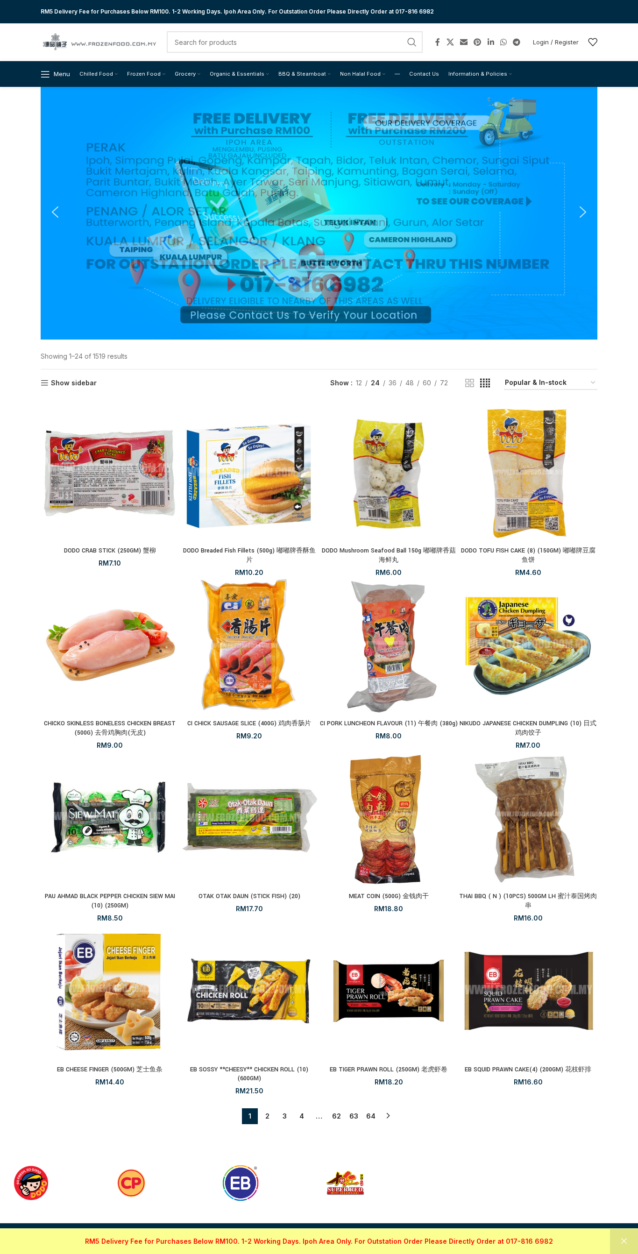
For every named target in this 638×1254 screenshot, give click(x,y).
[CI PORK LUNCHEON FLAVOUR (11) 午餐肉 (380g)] (388, 646)
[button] (55, 212)
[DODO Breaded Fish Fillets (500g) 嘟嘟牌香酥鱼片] (249, 473)
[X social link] (450, 42)
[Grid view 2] (469, 383)
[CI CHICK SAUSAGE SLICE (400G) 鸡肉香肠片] (249, 646)
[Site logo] (99, 41)
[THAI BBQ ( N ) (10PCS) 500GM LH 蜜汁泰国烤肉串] (528, 819)
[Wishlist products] (592, 42)
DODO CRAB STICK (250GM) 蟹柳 (110, 550)
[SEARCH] (412, 42)
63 (353, 1116)
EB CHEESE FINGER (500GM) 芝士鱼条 (110, 1069)
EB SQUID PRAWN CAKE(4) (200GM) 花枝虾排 (528, 1069)
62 (336, 1116)
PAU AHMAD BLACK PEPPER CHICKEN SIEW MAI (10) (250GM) (110, 901)
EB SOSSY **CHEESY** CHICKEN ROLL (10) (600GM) (249, 1074)
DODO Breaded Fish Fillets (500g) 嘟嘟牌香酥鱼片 (249, 555)
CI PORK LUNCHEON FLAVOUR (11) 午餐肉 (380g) (389, 723)
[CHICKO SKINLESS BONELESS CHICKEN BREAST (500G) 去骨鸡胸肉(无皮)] (110, 646)
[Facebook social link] (437, 42)
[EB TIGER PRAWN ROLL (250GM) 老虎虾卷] (388, 991)
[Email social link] (463, 42)
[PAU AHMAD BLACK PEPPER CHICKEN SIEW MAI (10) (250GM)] (110, 819)
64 (371, 1116)
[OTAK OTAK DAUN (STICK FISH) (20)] (249, 819)
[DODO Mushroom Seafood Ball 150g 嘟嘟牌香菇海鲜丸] (388, 473)
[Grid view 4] (485, 383)
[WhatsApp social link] (503, 42)
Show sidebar (74, 383)
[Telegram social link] (517, 42)
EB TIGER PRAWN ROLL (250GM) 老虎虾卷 (388, 1069)
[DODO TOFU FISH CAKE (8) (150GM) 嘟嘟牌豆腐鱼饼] (528, 473)
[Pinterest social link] (477, 42)
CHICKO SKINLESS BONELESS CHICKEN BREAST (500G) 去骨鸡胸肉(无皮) (110, 728)
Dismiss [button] (624, 1241)
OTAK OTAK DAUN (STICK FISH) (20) (249, 896)
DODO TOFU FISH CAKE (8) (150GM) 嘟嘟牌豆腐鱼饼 (528, 555)
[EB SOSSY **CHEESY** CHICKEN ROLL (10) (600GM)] (249, 991)
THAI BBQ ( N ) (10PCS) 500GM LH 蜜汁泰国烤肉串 (528, 901)
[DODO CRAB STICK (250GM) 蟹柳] (110, 473)
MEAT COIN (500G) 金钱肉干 (389, 896)
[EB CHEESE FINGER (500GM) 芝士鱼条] (110, 991)
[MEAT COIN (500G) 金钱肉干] (388, 819)
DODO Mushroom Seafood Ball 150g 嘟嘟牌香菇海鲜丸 (389, 555)
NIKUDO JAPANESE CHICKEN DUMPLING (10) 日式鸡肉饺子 (528, 728)
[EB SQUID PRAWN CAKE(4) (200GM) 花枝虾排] (528, 991)
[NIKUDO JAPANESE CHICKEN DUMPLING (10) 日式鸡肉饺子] (528, 646)
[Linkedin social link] (490, 42)
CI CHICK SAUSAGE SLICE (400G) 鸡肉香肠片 (249, 723)
